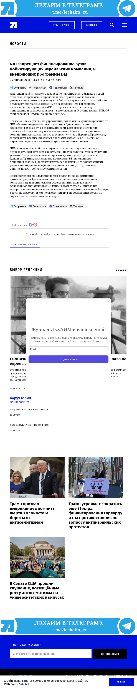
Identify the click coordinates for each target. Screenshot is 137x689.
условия (24, 683)
